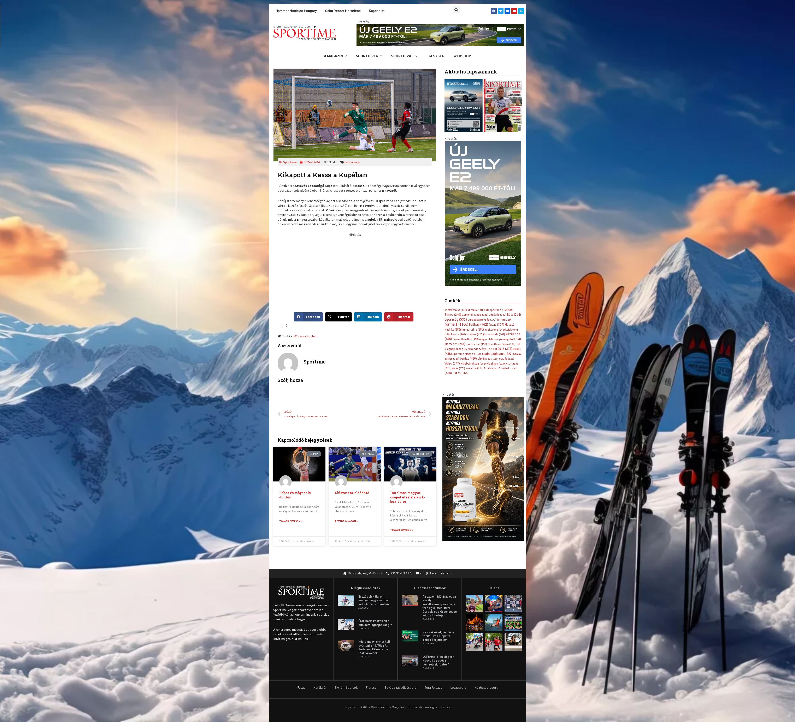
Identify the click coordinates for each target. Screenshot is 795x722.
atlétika (475, 306)
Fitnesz (371, 687)
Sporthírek (367, 55)
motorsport (476, 340)
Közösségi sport (486, 687)
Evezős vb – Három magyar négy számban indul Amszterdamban (373, 600)
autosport (493, 306)
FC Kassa (299, 336)
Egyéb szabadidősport (400, 687)
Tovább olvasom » (290, 521)
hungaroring (472, 325)
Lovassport (458, 687)
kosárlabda (494, 330)
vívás (458, 364)
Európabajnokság (482, 315)
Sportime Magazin (467, 349)
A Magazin (333, 55)
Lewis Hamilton (466, 335)
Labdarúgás (352, 162)
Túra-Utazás (433, 687)
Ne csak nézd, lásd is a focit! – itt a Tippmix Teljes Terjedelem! (438, 636)
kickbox (475, 330)
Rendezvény (481, 345)
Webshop (462, 55)
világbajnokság (473, 359)
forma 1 (456, 320)
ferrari (504, 315)
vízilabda (474, 364)
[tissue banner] (483, 464)
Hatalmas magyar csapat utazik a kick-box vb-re (407, 497)
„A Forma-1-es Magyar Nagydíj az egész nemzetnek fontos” (438, 660)
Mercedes (454, 340)
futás (496, 320)
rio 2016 (502, 344)
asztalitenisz (455, 306)
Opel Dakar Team (501, 340)
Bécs (514, 310)
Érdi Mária (493, 364)
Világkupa (495, 359)
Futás (301, 687)
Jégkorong (494, 325)
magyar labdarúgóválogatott (500, 335)
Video (452, 359)
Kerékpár (319, 687)
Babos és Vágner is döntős (295, 495)
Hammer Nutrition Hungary (296, 11)
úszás (461, 369)
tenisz (468, 354)
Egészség (435, 55)
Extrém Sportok (346, 687)
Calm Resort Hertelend (343, 11)
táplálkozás (488, 354)
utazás (506, 354)
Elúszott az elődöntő (352, 493)
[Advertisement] (355, 266)
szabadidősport (497, 349)
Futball (312, 336)
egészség (455, 315)
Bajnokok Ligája (475, 310)
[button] (456, 9)
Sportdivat (402, 55)
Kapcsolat (376, 11)
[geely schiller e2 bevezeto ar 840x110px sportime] (440, 35)
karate (458, 330)
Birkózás (497, 310)
